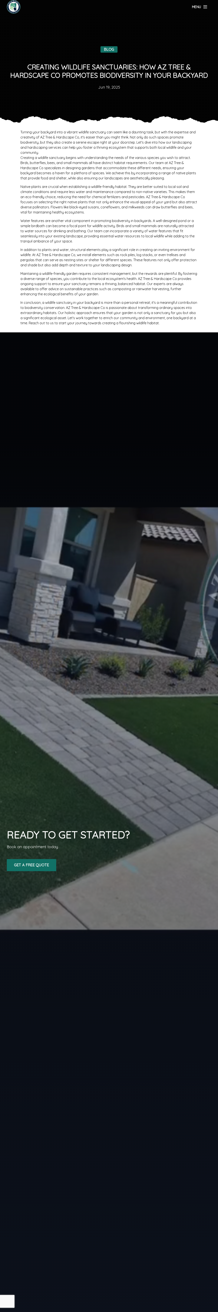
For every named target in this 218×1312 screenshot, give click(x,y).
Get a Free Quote (31, 864)
